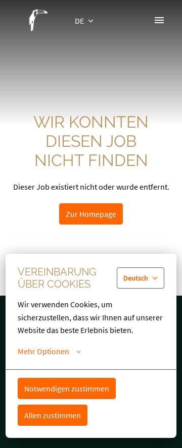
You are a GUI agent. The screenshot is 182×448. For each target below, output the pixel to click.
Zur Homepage (91, 214)
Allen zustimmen (52, 415)
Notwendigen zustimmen (66, 388)
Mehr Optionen (43, 351)
